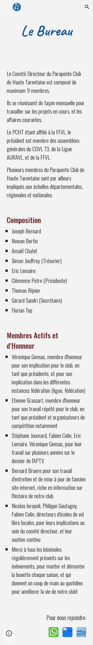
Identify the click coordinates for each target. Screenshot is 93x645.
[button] (6, 7)
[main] (47, 31)
